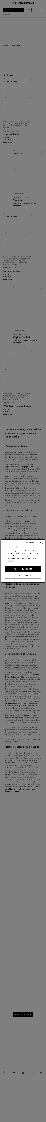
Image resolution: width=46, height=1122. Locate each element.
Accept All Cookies (23, 569)
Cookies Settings (23, 576)
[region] (23, 561)
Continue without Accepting (32, 542)
